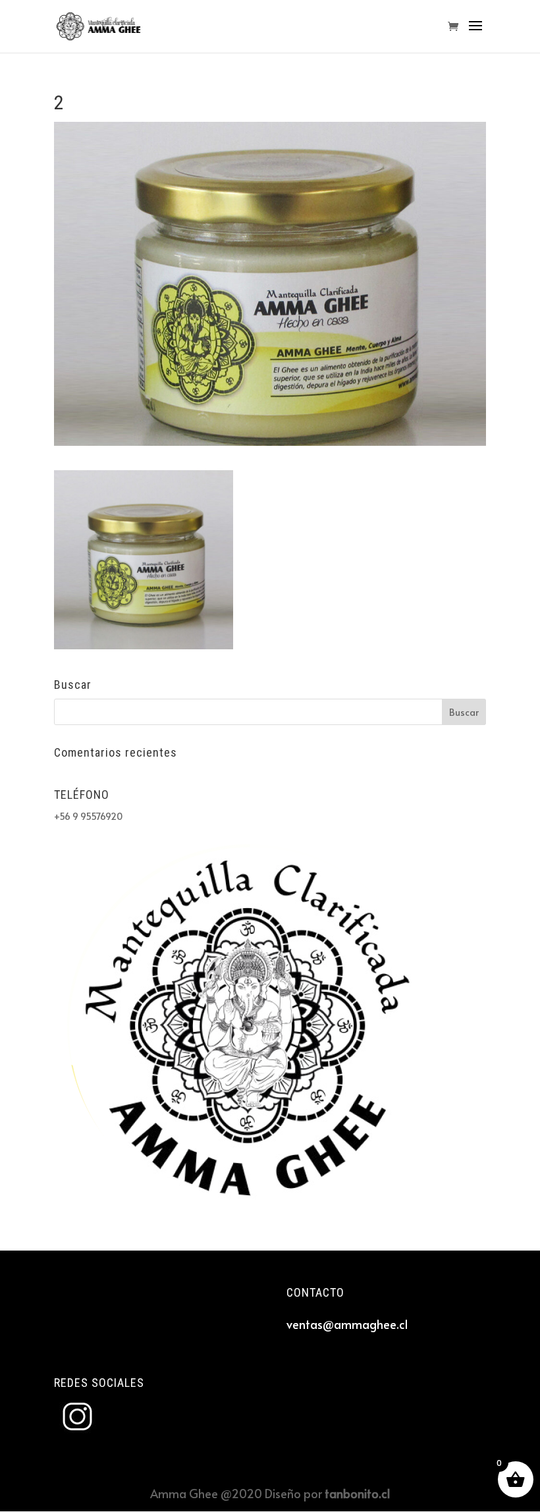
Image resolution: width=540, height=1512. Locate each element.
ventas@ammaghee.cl (347, 1324)
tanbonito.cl (357, 1493)
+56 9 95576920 (88, 816)
